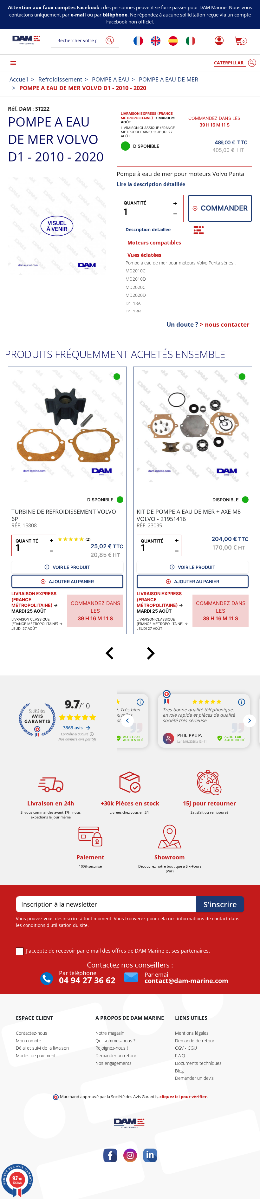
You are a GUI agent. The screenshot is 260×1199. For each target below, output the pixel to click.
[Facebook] (110, 1155)
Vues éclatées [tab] (144, 254)
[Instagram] (130, 1155)
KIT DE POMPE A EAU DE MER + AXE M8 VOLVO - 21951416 (189, 515)
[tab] (199, 230)
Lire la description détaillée (151, 184)
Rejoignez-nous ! (111, 1048)
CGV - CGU (186, 1048)
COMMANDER (224, 208)
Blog (179, 1071)
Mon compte (28, 1041)
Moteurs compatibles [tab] (154, 242)
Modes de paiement (36, 1055)
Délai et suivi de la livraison (42, 1048)
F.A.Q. (180, 1055)
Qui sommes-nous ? (115, 1041)
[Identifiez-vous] (217, 40)
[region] (184, 285)
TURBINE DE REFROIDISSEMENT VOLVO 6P (63, 515)
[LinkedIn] (150, 1155)
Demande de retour (194, 1041)
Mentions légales (192, 1033)
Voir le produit (71, 567)
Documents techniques (198, 1063)
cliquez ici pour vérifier (183, 1096)
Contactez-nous (31, 1033)
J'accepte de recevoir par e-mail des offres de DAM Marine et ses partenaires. (118, 950)
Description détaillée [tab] (148, 229)
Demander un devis (194, 1078)
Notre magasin (109, 1033)
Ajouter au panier (71, 581)
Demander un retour (115, 1055)
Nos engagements (113, 1063)
